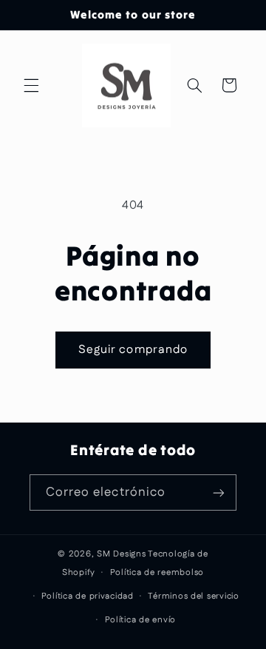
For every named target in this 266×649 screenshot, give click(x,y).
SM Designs (121, 554)
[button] (31, 85)
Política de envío (141, 619)
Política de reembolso (157, 572)
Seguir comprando (133, 349)
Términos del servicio (193, 596)
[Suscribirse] (219, 492)
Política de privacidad (87, 596)
